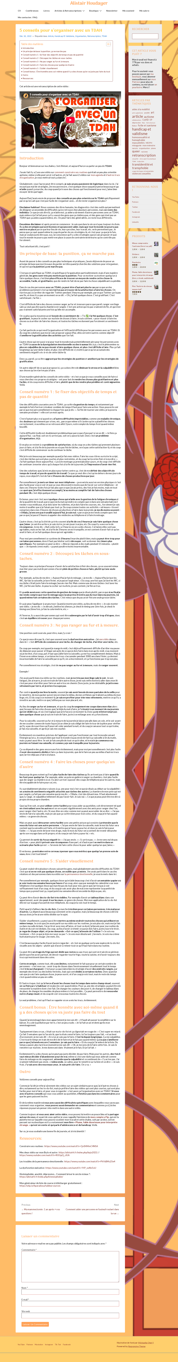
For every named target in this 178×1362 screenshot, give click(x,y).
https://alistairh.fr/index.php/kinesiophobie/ (41, 1176)
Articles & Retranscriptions (68, 10)
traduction (140, 161)
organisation (80, 36)
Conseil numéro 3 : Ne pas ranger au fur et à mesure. (46, 61)
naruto (135, 148)
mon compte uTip (99, 1117)
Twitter (135, 207)
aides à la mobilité (141, 109)
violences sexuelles (141, 173)
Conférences (32, 10)
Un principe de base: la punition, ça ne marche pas (44, 51)
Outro (25, 75)
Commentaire (29, 1249)
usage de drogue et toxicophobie (143, 171)
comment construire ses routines (71, 172)
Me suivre (144, 10)
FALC (143, 123)
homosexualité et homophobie (141, 138)
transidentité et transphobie (142, 166)
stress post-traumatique (148, 159)
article (51, 36)
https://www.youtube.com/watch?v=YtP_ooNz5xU (71, 1167)
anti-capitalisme (137, 113)
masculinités (138, 142)
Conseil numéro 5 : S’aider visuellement (40, 68)
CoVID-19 (147, 120)
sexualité (135, 159)
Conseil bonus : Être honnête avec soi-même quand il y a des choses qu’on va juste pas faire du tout (66, 71)
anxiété (147, 113)
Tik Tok (58, 1344)
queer (136, 151)
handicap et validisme (64, 36)
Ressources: (28, 78)
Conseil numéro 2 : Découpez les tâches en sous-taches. (47, 58)
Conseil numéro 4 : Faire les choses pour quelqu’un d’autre (48, 65)
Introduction (28, 48)
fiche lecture (150, 123)
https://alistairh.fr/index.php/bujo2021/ (78, 1152)
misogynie (137, 145)
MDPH (149, 143)
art (152, 112)
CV (19, 10)
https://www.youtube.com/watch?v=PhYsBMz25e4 (89, 1161)
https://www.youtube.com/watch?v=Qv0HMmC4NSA (71, 1146)
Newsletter (112, 10)
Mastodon (39, 1344)
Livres (47, 10)
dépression (136, 123)
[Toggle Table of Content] (107, 44)
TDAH (104, 36)
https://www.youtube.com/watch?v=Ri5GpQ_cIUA (45, 1155)
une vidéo (104, 639)
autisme (149, 116)
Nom (24, 1287)
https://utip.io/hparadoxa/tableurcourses (40, 1185)
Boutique (94, 10)
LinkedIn (135, 222)
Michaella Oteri (145, 1342)
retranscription (94, 36)
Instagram (136, 217)
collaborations (136, 120)
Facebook (136, 212)
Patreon (135, 202)
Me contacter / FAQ (27, 17)
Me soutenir (128, 10)
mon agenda (97, 175)
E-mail (25, 1299)
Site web (26, 1311)
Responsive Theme (136, 1346)
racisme (144, 152)
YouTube (135, 197)
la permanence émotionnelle (79, 874)
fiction (134, 126)
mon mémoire (149, 145)
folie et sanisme (147, 125)
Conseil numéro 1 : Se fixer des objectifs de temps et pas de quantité (53, 55)
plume (153, 148)
